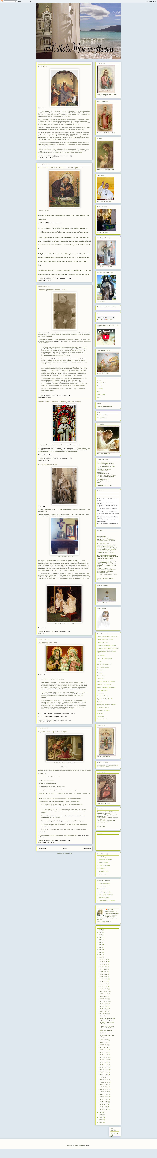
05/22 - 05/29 (104, 1059)
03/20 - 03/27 (104, 1082)
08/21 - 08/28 (104, 1003)
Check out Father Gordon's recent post (71, 444)
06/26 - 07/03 (104, 1047)
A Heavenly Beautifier (47, 465)
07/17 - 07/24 (104, 1040)
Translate (109, 319)
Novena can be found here (45, 454)
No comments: (64, 156)
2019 (100, 937)
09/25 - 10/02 (104, 991)
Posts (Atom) (68, 853)
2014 (100, 949)
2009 (100, 1115)
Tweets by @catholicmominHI (105, 406)
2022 (100, 930)
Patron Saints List (46, 280)
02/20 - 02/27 (104, 1092)
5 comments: (63, 395)
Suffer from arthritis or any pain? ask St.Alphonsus (60, 167)
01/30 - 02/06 (104, 1099)
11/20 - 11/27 (103, 971)
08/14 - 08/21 (104, 1006)
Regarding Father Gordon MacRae (53, 290)
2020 (100, 935)
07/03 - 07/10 (104, 1045)
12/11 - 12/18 (103, 964)
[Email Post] (70, 156)
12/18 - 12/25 (104, 961)
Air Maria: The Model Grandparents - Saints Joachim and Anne (58, 713)
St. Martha (42, 66)
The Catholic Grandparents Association (56, 716)
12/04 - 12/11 (103, 966)
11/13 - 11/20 (103, 974)
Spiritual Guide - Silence (48, 842)
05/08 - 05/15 (104, 1064)
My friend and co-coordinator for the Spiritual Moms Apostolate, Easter (56, 448)
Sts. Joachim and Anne (47, 643)
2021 (100, 932)
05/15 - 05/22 (104, 1062)
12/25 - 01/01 (104, 959)
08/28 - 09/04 (104, 1001)
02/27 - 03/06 (104, 1089)
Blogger (87, 1145)
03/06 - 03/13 (104, 1087)
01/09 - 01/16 (104, 1107)
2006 (100, 1122)
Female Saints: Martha (48, 158)
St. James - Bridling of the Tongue (52, 731)
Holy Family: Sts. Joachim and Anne (51, 722)
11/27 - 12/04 (104, 969)
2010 (100, 1112)
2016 (100, 944)
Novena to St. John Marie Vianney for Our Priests (59, 402)
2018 (100, 939)
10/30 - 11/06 (104, 979)
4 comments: (63, 720)
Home (65, 848)
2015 (100, 947)
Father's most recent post (55, 333)
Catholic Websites (102, 418)
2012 (100, 954)
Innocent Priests (46, 397)
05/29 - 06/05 (104, 1057)
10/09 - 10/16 (104, 986)
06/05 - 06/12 (104, 1054)
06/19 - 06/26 (104, 1050)
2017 (100, 942)
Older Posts (87, 848)
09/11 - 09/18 (104, 996)
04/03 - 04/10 (104, 1077)
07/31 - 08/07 (104, 1011)
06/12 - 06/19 (104, 1052)
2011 (100, 957)
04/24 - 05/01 (104, 1069)
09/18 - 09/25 (104, 994)
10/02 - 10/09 (104, 989)
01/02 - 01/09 (104, 1109)
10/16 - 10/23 (104, 984)
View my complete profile (104, 921)
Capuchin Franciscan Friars (104, 485)
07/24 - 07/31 (104, 1013)
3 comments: (63, 840)
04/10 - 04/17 (104, 1074)
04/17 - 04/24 (104, 1072)
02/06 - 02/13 (104, 1097)
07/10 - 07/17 (104, 1042)
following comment (58, 341)
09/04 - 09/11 (104, 999)
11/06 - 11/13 (103, 976)
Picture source (41, 108)
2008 (100, 1117)
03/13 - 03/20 (104, 1084)
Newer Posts (42, 848)
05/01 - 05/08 (104, 1067)
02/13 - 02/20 (104, 1094)
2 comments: (63, 631)
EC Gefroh (110, 909)
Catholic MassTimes (102, 415)
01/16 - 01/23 (104, 1104)
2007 (100, 1120)
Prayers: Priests (46, 460)
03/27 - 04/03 (104, 1079)
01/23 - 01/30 (104, 1102)
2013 (100, 952)
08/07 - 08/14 (104, 1008)
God (43, 633)
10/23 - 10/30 (104, 981)
